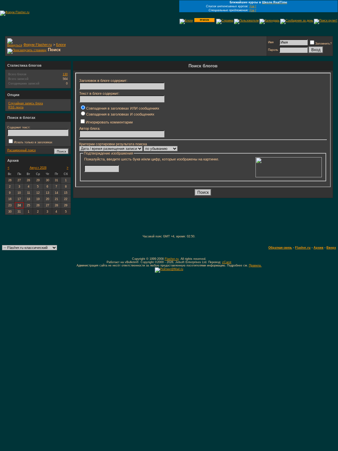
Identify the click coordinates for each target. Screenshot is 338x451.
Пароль (273, 50)
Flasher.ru (303, 247)
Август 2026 (38, 167)
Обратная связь (280, 247)
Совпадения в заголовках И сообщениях (120, 114)
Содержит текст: (18, 127)
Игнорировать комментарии (109, 122)
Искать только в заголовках (33, 142)
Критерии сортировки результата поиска (113, 144)
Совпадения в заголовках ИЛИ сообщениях (122, 108)
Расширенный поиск (21, 150)
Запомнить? (323, 43)
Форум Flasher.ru (37, 45)
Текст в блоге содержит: (99, 93)
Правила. (255, 265)
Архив (318, 247)
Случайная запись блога (25, 103)
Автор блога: (89, 128)
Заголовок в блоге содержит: (103, 81)
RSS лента (15, 107)
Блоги (61, 45)
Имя (271, 42)
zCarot (226, 262)
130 (65, 74)
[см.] (253, 6)
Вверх (331, 247)
